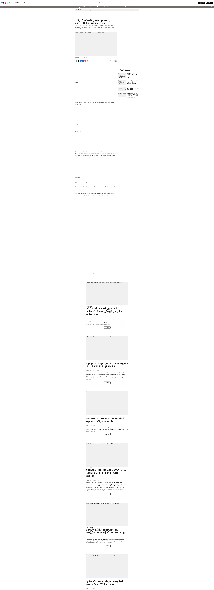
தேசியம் (84, 7)
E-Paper (12, 3)
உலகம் (89, 7)
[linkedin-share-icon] (83, 61)
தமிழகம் (79, 7)
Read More (107, 327)
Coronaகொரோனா (79, 199)
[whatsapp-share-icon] (76, 61)
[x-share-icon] (78, 61)
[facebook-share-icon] (81, 61)
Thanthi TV (23, 3)
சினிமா (94, 7)
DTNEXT (17, 3)
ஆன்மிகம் (111, 7)
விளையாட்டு (99, 7)
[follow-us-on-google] (115, 61)
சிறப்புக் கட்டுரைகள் (124, 7)
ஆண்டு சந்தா (133, 7)
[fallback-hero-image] (122, 75)
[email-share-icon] (85, 61)
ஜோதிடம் (106, 7)
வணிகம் (117, 7)
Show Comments (96, 273)
